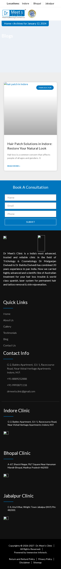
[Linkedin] (23, 293)
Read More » (13, 166)
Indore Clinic (17, 410)
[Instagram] (29, 293)
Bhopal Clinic (17, 453)
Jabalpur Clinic (19, 495)
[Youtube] (35, 293)
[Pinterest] (17, 293)
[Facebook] (4, 293)
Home (7, 23)
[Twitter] (10, 293)
